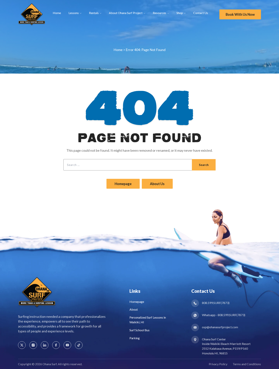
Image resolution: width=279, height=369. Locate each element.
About (133, 309)
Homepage (123, 184)
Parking (134, 338)
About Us (157, 184)
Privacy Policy (218, 364)
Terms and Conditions (247, 364)
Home (118, 50)
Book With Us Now (240, 14)
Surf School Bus (139, 330)
